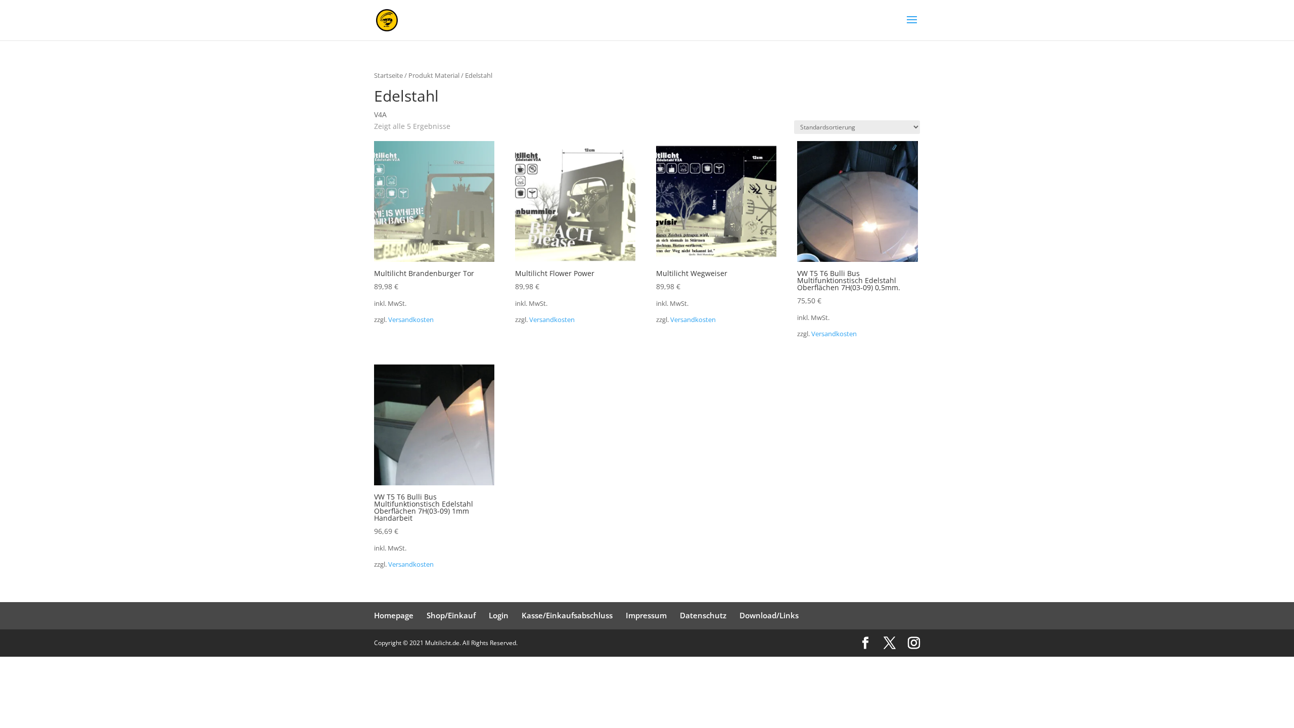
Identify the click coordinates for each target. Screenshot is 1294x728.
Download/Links (769, 615)
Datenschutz (703, 615)
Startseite (388, 75)
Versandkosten (411, 319)
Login (499, 615)
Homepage (393, 615)
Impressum (646, 615)
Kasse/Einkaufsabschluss (567, 615)
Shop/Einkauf (451, 615)
